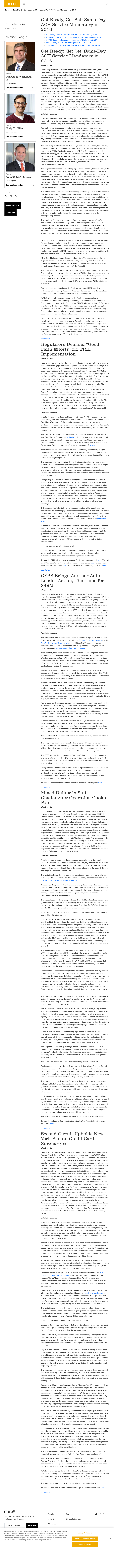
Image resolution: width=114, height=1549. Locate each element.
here (100, 560)
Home (7, 10)
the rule (92, 445)
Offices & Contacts (73, 1519)
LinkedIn (101, 1513)
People (51, 1514)
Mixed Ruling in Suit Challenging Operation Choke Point (69, 43)
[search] (107, 3)
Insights (16, 10)
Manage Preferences (85, 1533)
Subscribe (10, 212)
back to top (45, 339)
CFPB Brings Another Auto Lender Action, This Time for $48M (71, 40)
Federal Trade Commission (90, 640)
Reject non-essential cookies (85, 1539)
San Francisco (12, 132)
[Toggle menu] (23, 3)
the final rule (71, 437)
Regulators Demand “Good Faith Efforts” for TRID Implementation (73, 37)
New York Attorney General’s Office (56, 643)
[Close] (110, 1538)
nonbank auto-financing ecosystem (71, 648)
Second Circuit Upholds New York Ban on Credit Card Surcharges (73, 45)
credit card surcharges (93, 1293)
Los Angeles (11, 83)
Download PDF (12, 205)
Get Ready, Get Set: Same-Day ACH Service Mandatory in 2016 (49, 10)
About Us (52, 1524)
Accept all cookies (84, 1544)
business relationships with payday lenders (59, 880)
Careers (69, 1514)
